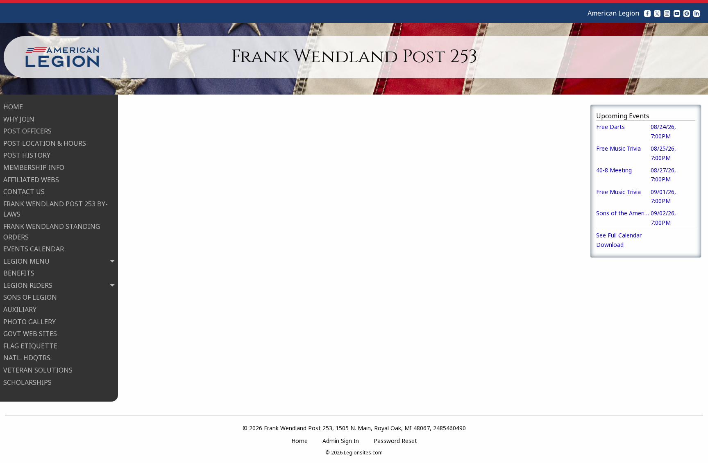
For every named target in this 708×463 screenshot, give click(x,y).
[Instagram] (667, 13)
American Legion (613, 13)
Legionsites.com (363, 452)
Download (610, 244)
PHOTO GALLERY (29, 321)
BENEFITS (18, 273)
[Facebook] (647, 13)
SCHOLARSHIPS (27, 382)
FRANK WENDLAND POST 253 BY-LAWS (55, 209)
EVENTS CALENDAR (33, 248)
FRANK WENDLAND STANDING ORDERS (51, 232)
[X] (657, 13)
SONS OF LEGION (30, 297)
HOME (13, 106)
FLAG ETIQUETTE (30, 345)
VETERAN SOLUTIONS (38, 370)
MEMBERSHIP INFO (33, 167)
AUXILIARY (19, 309)
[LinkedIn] (696, 13)
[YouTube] (677, 13)
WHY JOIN (18, 119)
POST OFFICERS (27, 131)
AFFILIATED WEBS (31, 179)
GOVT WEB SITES (30, 333)
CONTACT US (24, 191)
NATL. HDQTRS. (27, 357)
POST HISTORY (26, 155)
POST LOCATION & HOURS (44, 143)
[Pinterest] (687, 13)
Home (299, 441)
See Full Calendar (619, 235)
